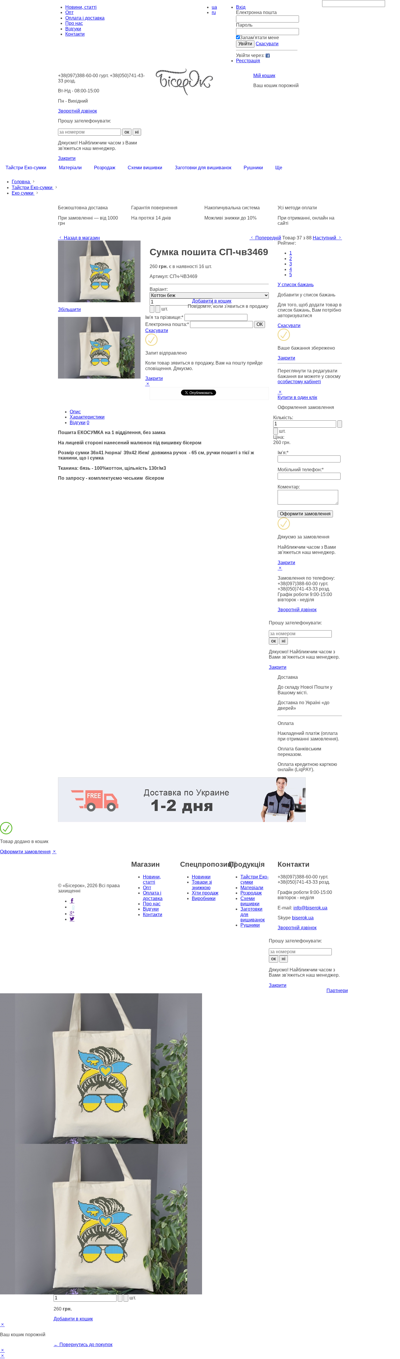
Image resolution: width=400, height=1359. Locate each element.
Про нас (74, 23)
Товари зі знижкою (202, 885)
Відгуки (73, 28)
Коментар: (289, 486)
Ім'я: (283, 452)
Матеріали (251, 887)
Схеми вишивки (249, 901)
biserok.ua (303, 917)
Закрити (67, 158)
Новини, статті (81, 7)
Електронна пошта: (167, 324)
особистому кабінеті (299, 381)
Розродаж (251, 892)
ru (214, 12)
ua (214, 7)
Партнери (337, 990)
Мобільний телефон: (301, 469)
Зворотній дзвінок (77, 110)
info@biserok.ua (310, 907)
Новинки (201, 876)
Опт (69, 12)
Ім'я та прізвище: (164, 317)
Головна (21, 181)
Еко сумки (23, 193)
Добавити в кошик (211, 300)
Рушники (250, 925)
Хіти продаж (205, 892)
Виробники (204, 898)
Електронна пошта (256, 12)
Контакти (75, 34)
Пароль (244, 25)
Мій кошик (264, 75)
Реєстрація (248, 60)
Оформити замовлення (25, 851)
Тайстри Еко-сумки (33, 187)
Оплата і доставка (85, 17)
